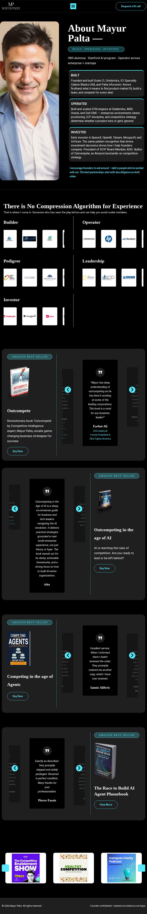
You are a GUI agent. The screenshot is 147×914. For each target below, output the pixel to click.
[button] (73, 6)
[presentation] (68, 390)
